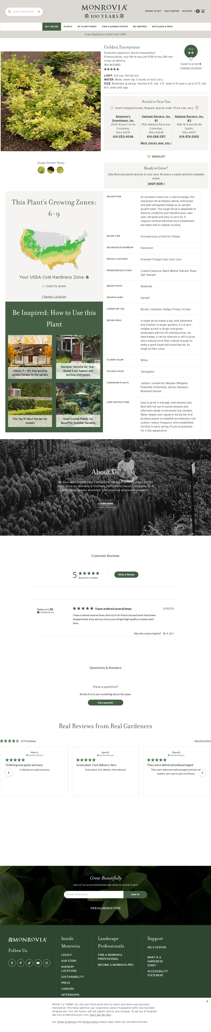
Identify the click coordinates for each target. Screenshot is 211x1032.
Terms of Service (67, 1022)
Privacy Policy (90, 1022)
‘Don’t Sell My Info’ (100, 1015)
